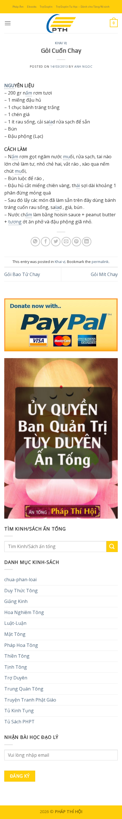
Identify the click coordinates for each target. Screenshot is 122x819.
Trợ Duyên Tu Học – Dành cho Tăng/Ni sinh (83, 6)
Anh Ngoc (83, 66)
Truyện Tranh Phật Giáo (30, 700)
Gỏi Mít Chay (104, 274)
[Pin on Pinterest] (76, 241)
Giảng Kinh (16, 601)
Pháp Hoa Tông (21, 645)
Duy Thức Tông (21, 590)
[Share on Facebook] (45, 241)
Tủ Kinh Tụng (19, 710)
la (50, 122)
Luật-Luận (15, 623)
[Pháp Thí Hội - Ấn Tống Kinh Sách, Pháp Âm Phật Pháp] (61, 23)
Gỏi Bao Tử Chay (22, 274)
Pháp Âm (18, 6)
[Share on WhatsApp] (35, 241)
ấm (29, 93)
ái (78, 185)
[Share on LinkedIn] (86, 241)
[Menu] (7, 23)
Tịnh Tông (15, 667)
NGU (9, 85)
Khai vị (61, 43)
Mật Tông (15, 634)
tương (15, 222)
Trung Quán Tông (23, 689)
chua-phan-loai (20, 579)
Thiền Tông (17, 656)
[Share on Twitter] (55, 241)
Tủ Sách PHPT (19, 722)
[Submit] (112, 546)
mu (66, 156)
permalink (100, 261)
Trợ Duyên (46, 6)
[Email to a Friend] (66, 241)
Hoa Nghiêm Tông (24, 612)
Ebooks (31, 6)
